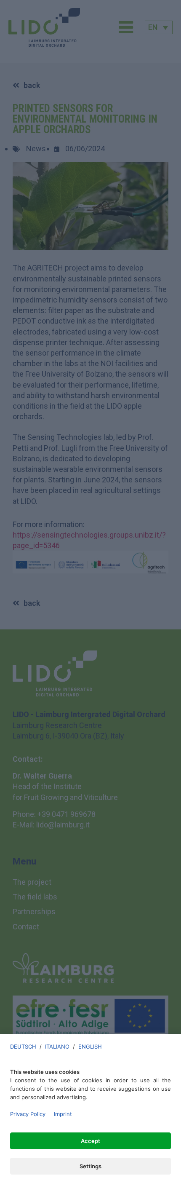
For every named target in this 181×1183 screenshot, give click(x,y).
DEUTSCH (23, 1046)
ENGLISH (90, 1046)
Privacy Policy (27, 1114)
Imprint (63, 1114)
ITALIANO (57, 1046)
